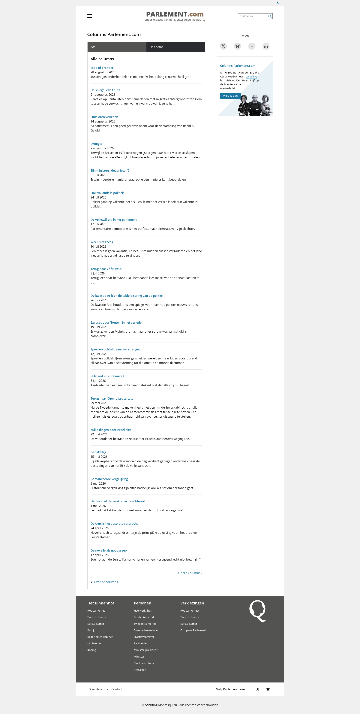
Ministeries (94, 643)
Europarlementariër (146, 630)
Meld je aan (230, 95)
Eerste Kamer (95, 623)
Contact (116, 689)
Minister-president (146, 650)
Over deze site (98, 689)
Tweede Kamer (96, 617)
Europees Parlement (193, 630)
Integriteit (140, 669)
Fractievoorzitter (144, 637)
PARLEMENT (175, 14)
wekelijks (251, 76)
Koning (91, 650)
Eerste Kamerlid (144, 617)
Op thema (156, 47)
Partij (90, 630)
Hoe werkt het (96, 610)
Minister (139, 656)
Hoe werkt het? (143, 610)
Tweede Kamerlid (145, 623)
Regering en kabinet (100, 637)
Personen (142, 603)
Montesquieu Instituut (188, 19)
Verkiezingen (192, 603)
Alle (93, 47)
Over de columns (106, 582)
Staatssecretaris (144, 663)
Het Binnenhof (100, 603)
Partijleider (141, 643)
